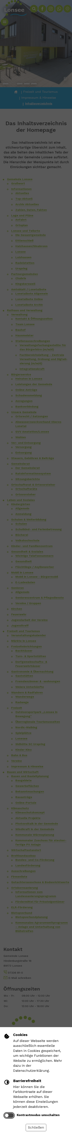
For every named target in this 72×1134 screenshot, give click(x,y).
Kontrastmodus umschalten (38, 1115)
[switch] (9, 1115)
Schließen (36, 1127)
